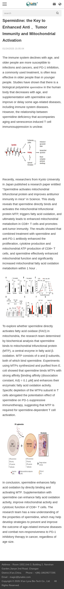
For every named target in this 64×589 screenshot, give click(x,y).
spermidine (36, 87)
